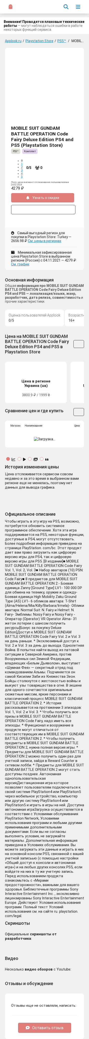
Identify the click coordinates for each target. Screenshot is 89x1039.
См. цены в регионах (44, 241)
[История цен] (14, 459)
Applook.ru (13, 41)
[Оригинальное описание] (47, 459)
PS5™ (61, 41)
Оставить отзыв (48, 1027)
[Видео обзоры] (25, 459)
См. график (20, 264)
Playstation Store (39, 41)
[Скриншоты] (36, 459)
